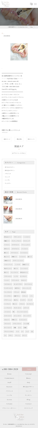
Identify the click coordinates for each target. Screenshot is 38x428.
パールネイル (24, 248)
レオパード (26, 307)
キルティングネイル (16, 241)
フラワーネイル (8, 276)
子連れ (25, 327)
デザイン (11, 335)
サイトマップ (28, 408)
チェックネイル (14, 272)
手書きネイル (7, 260)
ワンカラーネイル (8, 288)
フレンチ (30, 300)
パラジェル (5, 132)
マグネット (25, 296)
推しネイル (7, 256)
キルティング (26, 241)
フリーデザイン (8, 296)
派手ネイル (7, 248)
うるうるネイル (8, 284)
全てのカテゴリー (10, 167)
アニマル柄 (26, 323)
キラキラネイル (15, 244)
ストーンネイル (27, 315)
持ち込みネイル (24, 272)
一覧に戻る (19, 139)
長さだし (16, 300)
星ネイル (30, 256)
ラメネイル (7, 244)
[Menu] (35, 4)
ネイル (19, 327)
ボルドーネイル (17, 307)
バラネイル (22, 304)
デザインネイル (17, 237)
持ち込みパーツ (8, 237)
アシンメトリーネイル (22, 311)
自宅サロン (17, 288)
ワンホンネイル (23, 319)
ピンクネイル (30, 304)
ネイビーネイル (8, 315)
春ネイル (6, 272)
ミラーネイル (7, 311)
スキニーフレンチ (26, 288)
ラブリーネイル (15, 280)
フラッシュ (17, 335)
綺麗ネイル (7, 241)
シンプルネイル (8, 307)
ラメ (5, 335)
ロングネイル (23, 276)
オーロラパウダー (18, 284)
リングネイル (7, 304)
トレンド (7, 177)
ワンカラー (8, 183)
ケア (22, 331)
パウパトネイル (14, 252)
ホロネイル (23, 280)
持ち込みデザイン (10, 170)
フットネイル (22, 256)
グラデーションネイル (18, 260)
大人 (32, 331)
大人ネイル (7, 319)
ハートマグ (17, 264)
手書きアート (25, 264)
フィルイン (6, 280)
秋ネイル (15, 304)
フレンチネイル (8, 292)
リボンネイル (7, 323)
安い (14, 311)
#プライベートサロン (19, 153)
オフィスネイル (8, 327)
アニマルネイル (24, 252)
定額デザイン (17, 296)
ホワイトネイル (28, 284)
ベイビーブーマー (8, 264)
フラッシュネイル (25, 244)
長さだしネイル (8, 268)
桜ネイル (16, 268)
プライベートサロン (9, 331)
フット (17, 331)
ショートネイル (24, 268)
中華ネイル (14, 319)
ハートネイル (26, 237)
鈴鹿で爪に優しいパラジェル (11, 130)
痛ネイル (6, 252)
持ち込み (23, 292)
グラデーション (8, 300)
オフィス (24, 335)
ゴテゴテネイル (15, 248)
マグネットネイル (17, 323)
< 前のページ (6, 139)
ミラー (31, 296)
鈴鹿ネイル (14, 256)
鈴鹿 (15, 327)
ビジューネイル (17, 315)
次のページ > (31, 139)
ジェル (27, 331)
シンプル (7, 180)
